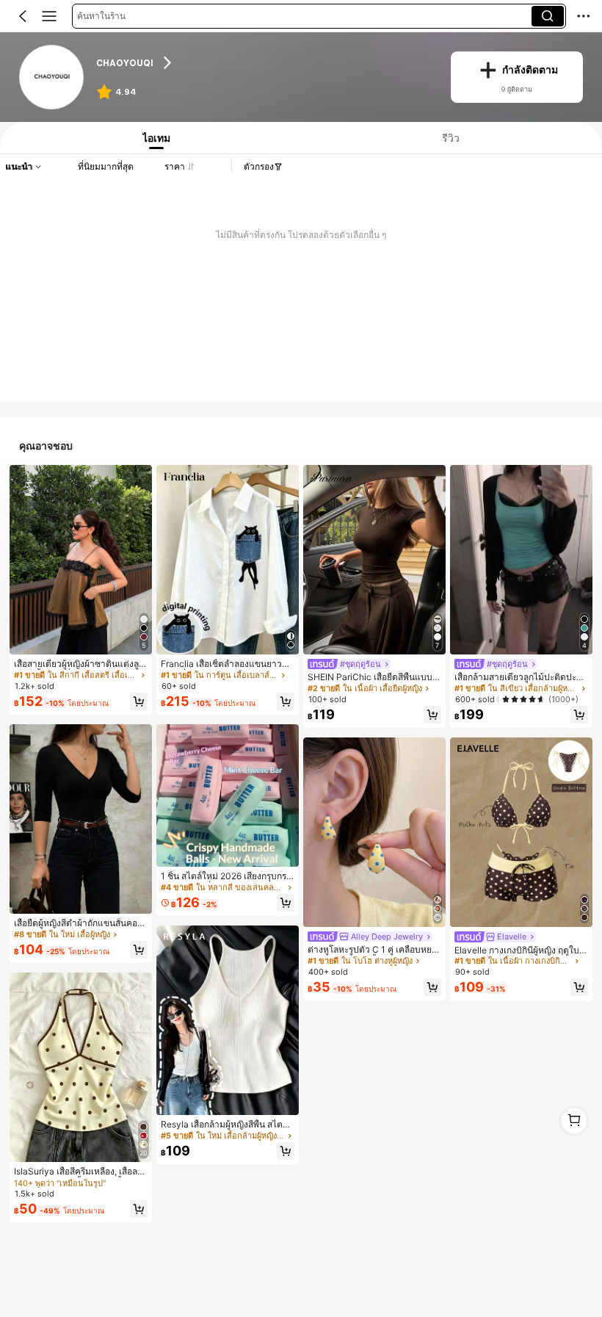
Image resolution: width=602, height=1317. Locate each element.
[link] (52, 77)
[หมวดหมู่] (49, 16)
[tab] (153, 138)
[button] (23, 16)
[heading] (264, 62)
